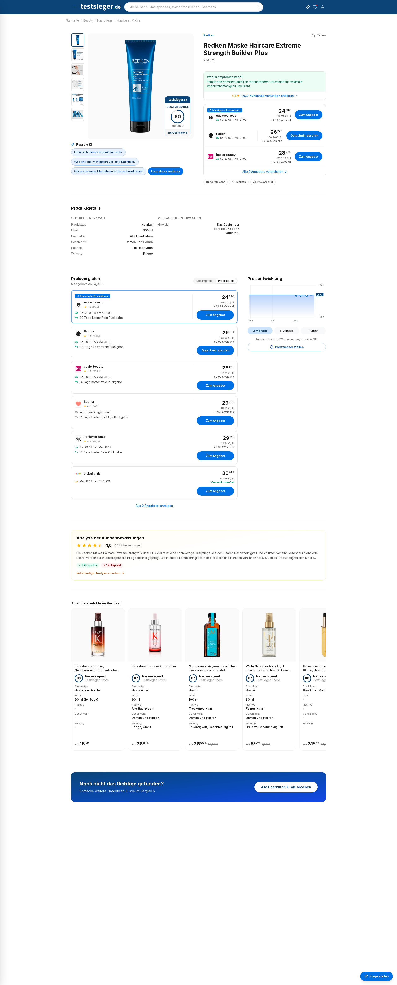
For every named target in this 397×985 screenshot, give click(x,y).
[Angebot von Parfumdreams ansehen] (154, 447)
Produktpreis (226, 280)
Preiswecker (265, 181)
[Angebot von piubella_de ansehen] (154, 482)
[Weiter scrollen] (324, 676)
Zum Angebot (308, 114)
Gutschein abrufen (304, 135)
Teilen (321, 35)
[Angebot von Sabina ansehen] (154, 412)
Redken (208, 35)
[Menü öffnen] (74, 7)
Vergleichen (217, 181)
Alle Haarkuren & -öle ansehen (286, 787)
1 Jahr (313, 330)
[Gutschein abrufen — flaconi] (265, 135)
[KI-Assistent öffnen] (307, 7)
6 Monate (287, 330)
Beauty (88, 20)
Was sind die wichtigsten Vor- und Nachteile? (104, 161)
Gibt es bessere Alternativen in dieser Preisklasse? (108, 171)
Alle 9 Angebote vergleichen (262, 171)
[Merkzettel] (315, 7)
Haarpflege (105, 20)
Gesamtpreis (204, 280)
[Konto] (322, 7)
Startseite (72, 20)
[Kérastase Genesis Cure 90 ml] (155, 679)
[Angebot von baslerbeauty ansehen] (265, 156)
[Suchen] (258, 7)
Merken (241, 181)
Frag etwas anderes (165, 171)
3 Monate (260, 330)
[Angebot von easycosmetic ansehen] (265, 114)
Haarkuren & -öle (128, 20)
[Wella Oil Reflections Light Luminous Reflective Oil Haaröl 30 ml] (269, 679)
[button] (141, 86)
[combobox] (193, 7)
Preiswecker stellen (289, 347)
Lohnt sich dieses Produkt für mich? (98, 152)
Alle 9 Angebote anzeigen (154, 505)
